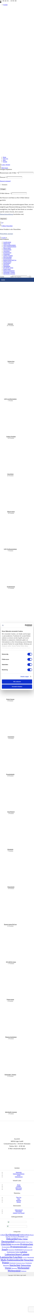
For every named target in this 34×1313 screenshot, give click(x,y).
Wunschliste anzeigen (6, 234)
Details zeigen (25, 676)
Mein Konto (19, 1188)
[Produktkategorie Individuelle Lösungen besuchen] (9, 1095)
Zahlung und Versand (18, 1213)
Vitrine (8, 1268)
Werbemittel (23, 1267)
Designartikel (7, 1241)
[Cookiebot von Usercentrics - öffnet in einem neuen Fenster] (25, 625)
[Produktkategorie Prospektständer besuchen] (8, 757)
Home (4, 157)
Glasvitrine (6, 1244)
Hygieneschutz (26, 1244)
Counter (26, 1236)
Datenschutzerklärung (6, 214)
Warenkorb (19, 1189)
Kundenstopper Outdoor (13, 1252)
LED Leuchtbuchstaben (9, 245)
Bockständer (21, 1236)
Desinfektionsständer (20, 1242)
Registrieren (3, 218)
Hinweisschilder (7, 257)
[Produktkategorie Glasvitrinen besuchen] (8, 457)
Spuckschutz (14, 1265)
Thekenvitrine (26, 1265)
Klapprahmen (11, 1249)
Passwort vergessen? (5, 181)
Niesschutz (28, 1260)
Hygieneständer (6, 1247)
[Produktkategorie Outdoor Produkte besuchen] (9, 419)
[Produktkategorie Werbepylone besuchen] (9, 344)
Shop (4, 160)
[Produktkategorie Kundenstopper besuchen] (9, 570)
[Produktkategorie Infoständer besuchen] (8, 832)
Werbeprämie (14, 1270)
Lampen (25, 1254)
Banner (32, 1235)
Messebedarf (30, 1257)
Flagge (31, 1242)
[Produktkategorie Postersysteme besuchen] (8, 982)
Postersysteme (7, 269)
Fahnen (27, 1242)
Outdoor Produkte (8, 255)
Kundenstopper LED (27, 1249)
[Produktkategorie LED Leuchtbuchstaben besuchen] (8, 382)
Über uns (5, 158)
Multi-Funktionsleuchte (12, 1259)
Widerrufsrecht (19, 1177)
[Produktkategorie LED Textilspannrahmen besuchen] (8, 532)
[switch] (29, 659)
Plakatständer (6, 266)
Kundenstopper (7, 252)
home (18, 1185)
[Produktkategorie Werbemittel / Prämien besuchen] (8, 1057)
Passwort (3, 177)
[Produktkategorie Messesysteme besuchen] (9, 494)
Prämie (5, 1262)
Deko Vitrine (23, 1239)
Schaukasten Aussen (20, 1263)
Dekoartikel (12, 1238)
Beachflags (8, 1236)
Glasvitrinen (6, 251)
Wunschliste (19, 1211)
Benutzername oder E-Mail (9, 173)
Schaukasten (12, 1263)
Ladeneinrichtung (13, 1254)
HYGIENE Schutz (8, 267)
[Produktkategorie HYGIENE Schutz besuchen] (9, 945)
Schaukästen (6, 254)
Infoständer (6, 264)
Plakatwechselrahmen (9, 270)
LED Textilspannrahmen (9, 246)
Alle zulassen (17, 681)
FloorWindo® (7, 263)
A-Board (2, 1235)
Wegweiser (14, 1268)
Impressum (19, 1172)
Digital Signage (7, 261)
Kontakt (5, 4)
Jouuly (5, 1249)
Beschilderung (14, 1236)
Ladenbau (23, 1252)
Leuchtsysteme (7, 242)
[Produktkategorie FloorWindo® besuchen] (9, 795)
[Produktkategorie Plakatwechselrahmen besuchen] (9, 1020)
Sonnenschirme (7, 249)
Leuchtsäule (25, 1257)
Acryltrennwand (12, 1234)
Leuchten (17, 1257)
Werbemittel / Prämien (9, 272)
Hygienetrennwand (18, 1246)
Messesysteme (7, 248)
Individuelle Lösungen (9, 273)
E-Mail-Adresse (5, 193)
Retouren (18, 1200)
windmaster (23, 1271)
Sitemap (19, 1202)
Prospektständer (7, 258)
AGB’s (19, 1175)
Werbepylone (6, 243)
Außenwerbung (25, 1235)
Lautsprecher (6, 1257)
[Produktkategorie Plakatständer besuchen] (9, 870)
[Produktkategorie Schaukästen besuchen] (9, 720)
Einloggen (3, 189)
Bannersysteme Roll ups (9, 260)
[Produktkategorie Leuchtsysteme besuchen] (8, 607)
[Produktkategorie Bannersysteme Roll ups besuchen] (8, 907)
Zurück (3, 279)
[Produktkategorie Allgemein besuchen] (8, 307)
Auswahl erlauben (17, 686)
